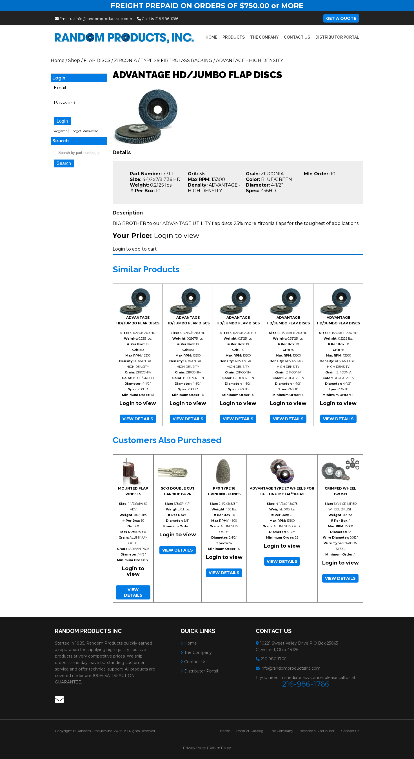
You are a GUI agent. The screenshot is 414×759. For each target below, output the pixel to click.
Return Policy (220, 747)
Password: (65, 102)
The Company (264, 37)
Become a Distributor (317, 731)
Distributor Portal (337, 37)
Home (211, 37)
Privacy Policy (194, 747)
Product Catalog (249, 731)
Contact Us (297, 37)
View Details (138, 418)
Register (60, 131)
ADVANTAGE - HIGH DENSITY (249, 60)
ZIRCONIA (125, 60)
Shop (74, 60)
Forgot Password (84, 131)
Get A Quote (341, 18)
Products (233, 37)
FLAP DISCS (97, 60)
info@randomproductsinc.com (104, 18)
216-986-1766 (166, 18)
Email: (60, 87)
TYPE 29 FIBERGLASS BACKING (176, 60)
